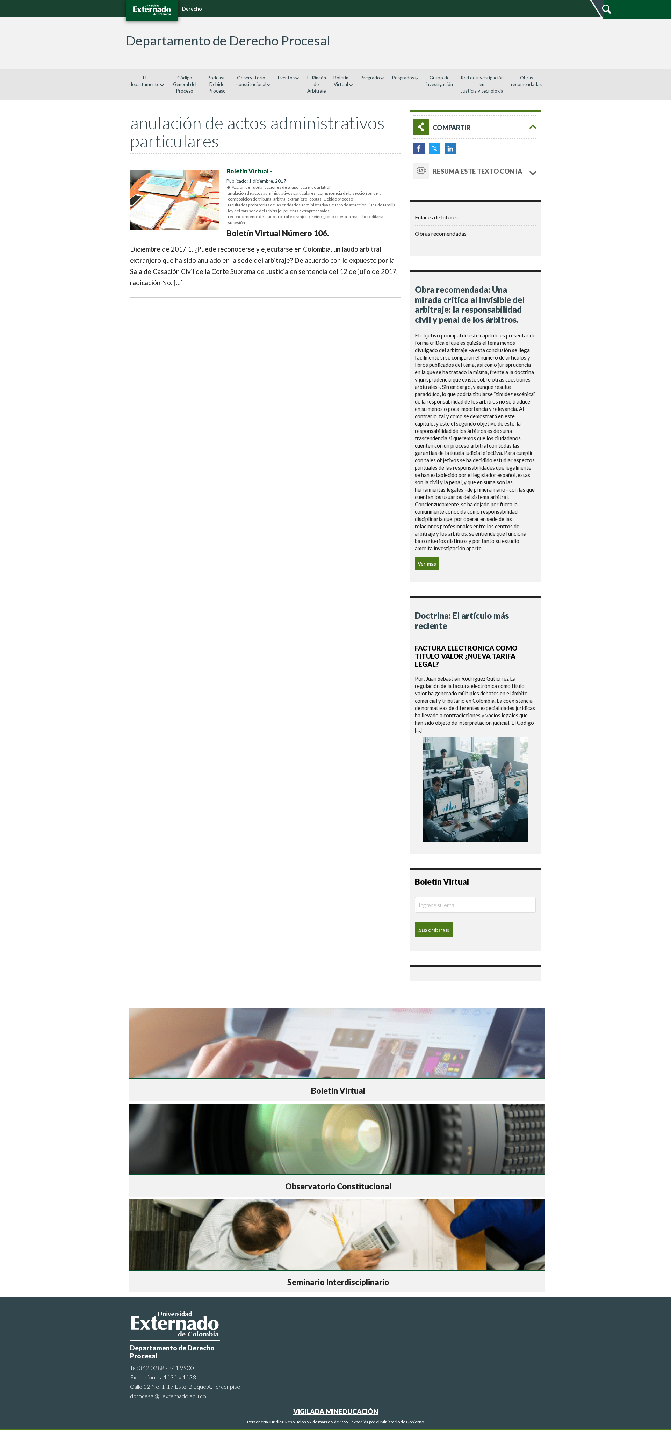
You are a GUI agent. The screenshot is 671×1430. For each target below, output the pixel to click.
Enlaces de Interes (436, 217)
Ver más (427, 563)
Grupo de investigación (439, 81)
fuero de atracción (349, 205)
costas (315, 199)
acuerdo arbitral (315, 187)
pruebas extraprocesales (306, 210)
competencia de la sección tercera (350, 193)
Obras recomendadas (526, 81)
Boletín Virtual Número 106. (277, 233)
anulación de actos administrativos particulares (272, 193)
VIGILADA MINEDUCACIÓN (335, 1411)
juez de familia (382, 205)
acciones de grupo (281, 187)
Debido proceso (338, 199)
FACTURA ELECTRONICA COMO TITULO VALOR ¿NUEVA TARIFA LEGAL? (466, 656)
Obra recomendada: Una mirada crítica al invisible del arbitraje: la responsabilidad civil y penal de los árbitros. (470, 304)
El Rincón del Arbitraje (316, 84)
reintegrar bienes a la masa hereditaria (347, 216)
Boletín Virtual (247, 171)
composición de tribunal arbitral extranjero (267, 199)
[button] (475, 127)
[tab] (475, 127)
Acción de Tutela (247, 187)
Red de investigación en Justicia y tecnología (482, 84)
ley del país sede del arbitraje (254, 210)
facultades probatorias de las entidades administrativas (279, 205)
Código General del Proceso (184, 84)
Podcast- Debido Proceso (217, 84)
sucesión (236, 222)
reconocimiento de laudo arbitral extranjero (269, 216)
